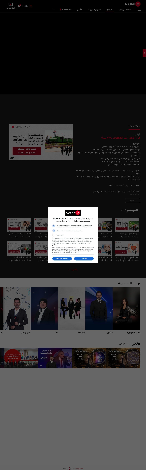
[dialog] (73, 235)
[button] (73, 235)
